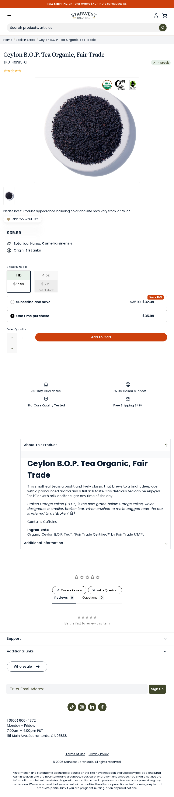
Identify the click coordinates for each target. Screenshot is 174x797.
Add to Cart (101, 337)
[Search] (163, 27)
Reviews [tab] (61, 597)
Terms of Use (75, 754)
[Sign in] (156, 15)
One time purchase (85, 316)
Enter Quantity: (17, 329)
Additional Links (20, 651)
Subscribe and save (85, 302)
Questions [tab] (89, 597)
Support (14, 638)
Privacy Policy (99, 754)
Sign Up (157, 689)
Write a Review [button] (71, 590)
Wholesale (23, 666)
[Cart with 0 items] (164, 15)
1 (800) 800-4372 (21, 720)
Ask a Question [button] (107, 590)
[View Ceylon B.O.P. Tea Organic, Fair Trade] (8, 196)
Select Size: (17, 267)
